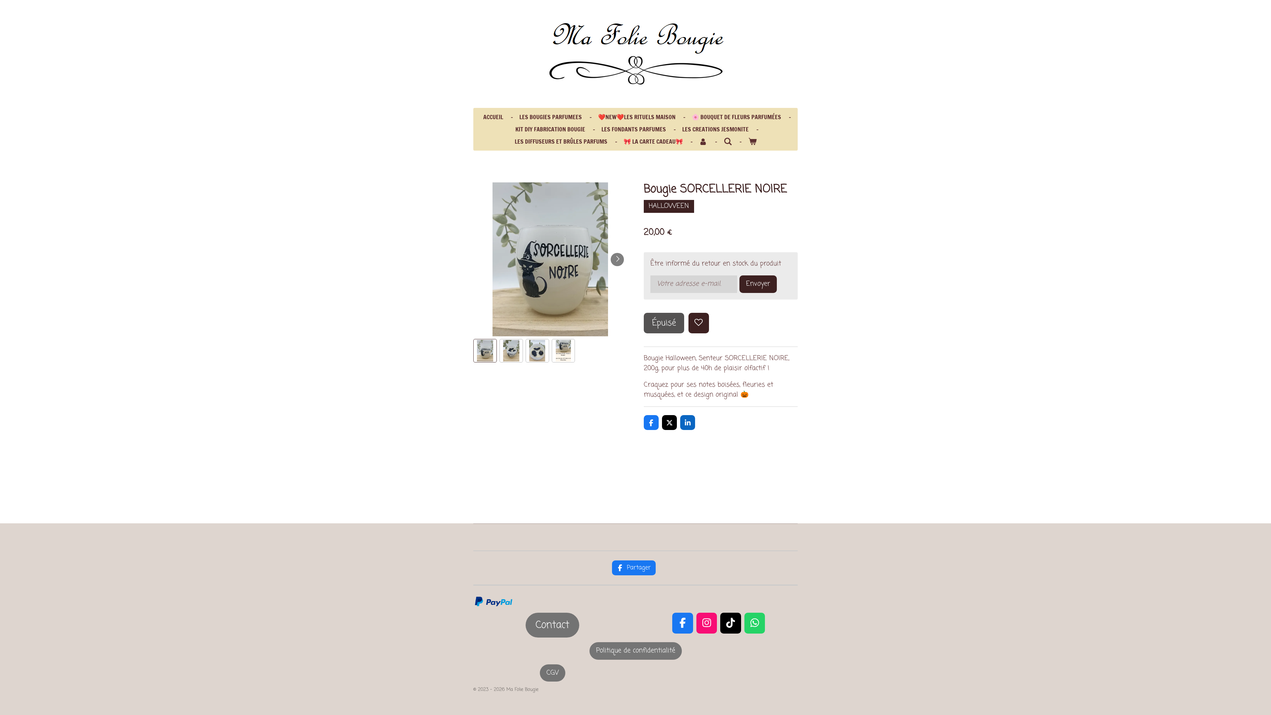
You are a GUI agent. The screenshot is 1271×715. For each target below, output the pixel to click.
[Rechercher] (727, 141)
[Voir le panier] (752, 141)
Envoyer (758, 284)
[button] (485, 350)
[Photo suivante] (617, 259)
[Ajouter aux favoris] (698, 323)
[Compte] (703, 141)
